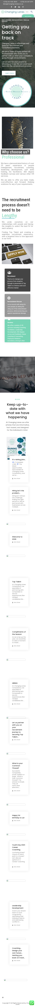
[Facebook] (11, 6)
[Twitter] (15, 6)
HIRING (15, 683)
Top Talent (16, 582)
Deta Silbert (17, 478)
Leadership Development (17, 906)
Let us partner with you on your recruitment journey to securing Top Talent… (18, 729)
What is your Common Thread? (17, 765)
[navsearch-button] (31, 11)
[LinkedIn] (19, 6)
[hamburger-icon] (27, 12)
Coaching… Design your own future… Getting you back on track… (18, 953)
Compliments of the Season (19, 633)
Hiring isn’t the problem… (18, 491)
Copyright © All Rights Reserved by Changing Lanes (17, 1003)
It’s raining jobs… (19, 459)
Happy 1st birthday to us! (18, 816)
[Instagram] (23, 6)
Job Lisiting (28, 16)
